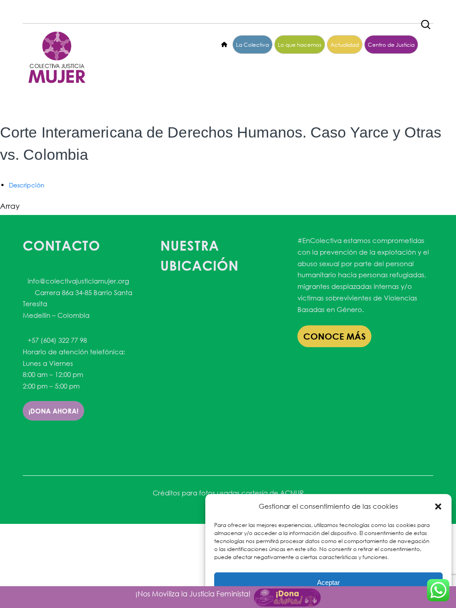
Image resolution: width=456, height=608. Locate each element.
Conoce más (334, 336)
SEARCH (426, 22)
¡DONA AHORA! (53, 411)
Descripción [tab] (27, 185)
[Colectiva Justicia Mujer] (56, 57)
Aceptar (328, 582)
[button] (438, 506)
